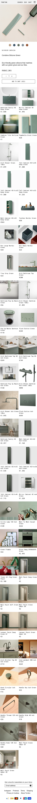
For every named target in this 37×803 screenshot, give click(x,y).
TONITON (4, 2)
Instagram (7, 791)
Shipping (30, 791)
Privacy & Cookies (13, 793)
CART (30, 2)
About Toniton (25, 793)
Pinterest (16, 791)
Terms (23, 791)
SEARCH (20, 2)
